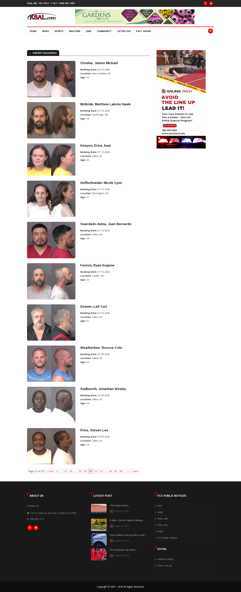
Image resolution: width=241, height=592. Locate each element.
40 (110, 471)
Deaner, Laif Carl (93, 306)
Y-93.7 (53, 3)
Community (104, 31)
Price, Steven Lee (94, 430)
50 (115, 471)
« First (50, 471)
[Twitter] (211, 3)
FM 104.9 (44, 3)
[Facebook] (205, 3)
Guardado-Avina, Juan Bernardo (105, 224)
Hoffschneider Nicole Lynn (101, 183)
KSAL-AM (32, 3)
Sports (58, 31)
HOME (33, 31)
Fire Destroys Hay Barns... (124, 550)
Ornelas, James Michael (99, 63)
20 (70, 471)
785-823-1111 (37, 518)
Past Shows (143, 31)
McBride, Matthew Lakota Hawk (105, 104)
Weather (74, 31)
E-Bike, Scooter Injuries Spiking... (127, 520)
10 (65, 471)
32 (95, 471)
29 (80, 471)
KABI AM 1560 (66, 3)
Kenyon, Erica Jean (95, 145)
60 (121, 471)
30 (85, 471)
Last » (136, 471)
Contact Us (33, 505)
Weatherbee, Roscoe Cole (101, 347)
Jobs (88, 31)
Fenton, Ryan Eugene (97, 265)
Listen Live (124, 31)
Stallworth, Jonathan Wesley (103, 389)
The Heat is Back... (120, 505)
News (45, 31)
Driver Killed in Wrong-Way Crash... (128, 535)
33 (101, 471)
